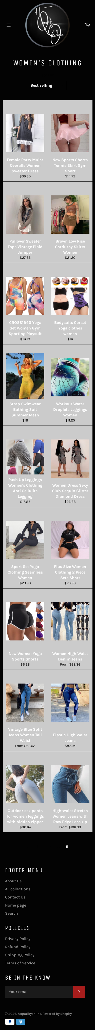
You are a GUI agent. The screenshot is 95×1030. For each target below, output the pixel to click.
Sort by (48, 75)
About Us (13, 880)
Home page (15, 905)
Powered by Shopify (57, 1014)
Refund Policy (17, 946)
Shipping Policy (19, 954)
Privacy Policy (17, 938)
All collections (17, 889)
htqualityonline (29, 1014)
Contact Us (15, 897)
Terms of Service (20, 963)
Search (11, 913)
